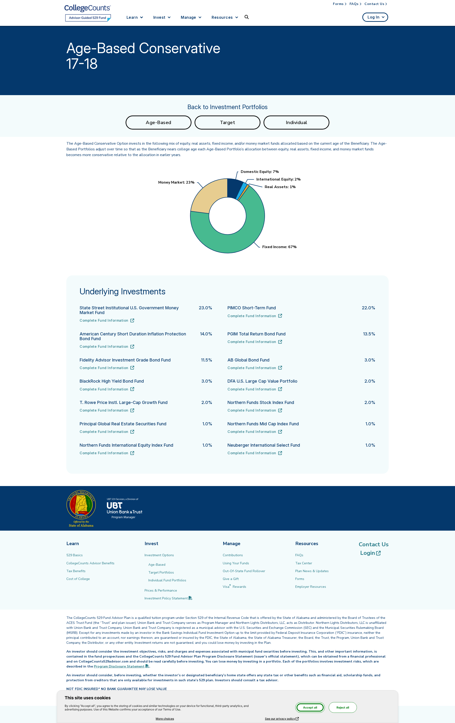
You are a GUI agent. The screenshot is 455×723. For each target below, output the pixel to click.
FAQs (354, 4)
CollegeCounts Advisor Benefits (90, 563)
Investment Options (159, 555)
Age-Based (158, 122)
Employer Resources (310, 586)
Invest (159, 17)
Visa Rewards (234, 586)
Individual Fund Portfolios (167, 580)
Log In (373, 17)
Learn (132, 17)
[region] (227, 212)
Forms (338, 4)
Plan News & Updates (312, 571)
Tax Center (303, 563)
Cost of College (78, 579)
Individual (296, 122)
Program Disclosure (121, 666)
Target (227, 122)
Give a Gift (231, 579)
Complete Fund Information (107, 320)
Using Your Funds (236, 563)
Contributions (233, 555)
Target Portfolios (161, 572)
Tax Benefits (76, 571)
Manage (188, 17)
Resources (222, 17)
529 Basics (74, 555)
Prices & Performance (161, 590)
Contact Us (374, 4)
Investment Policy (168, 598)
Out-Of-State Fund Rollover (244, 571)
